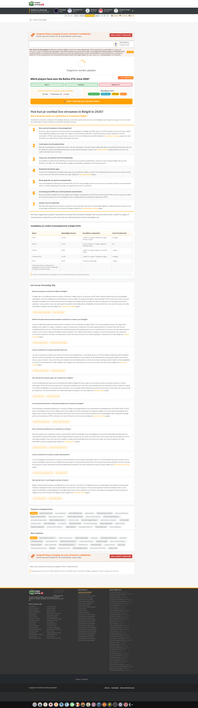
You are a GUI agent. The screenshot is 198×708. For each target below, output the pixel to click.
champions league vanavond (38, 548)
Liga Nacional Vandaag (115, 653)
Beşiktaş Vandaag (33, 613)
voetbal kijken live (83, 544)
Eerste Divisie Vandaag (115, 597)
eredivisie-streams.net (64, 548)
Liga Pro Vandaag (114, 658)
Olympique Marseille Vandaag (54, 632)
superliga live (94, 538)
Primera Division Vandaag (116, 625)
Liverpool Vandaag (33, 627)
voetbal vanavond (102, 150)
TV (127, 592)
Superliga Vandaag (114, 644)
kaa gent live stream (109, 544)
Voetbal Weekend (124, 42)
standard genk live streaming (108, 538)
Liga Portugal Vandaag (115, 614)
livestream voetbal (85, 174)
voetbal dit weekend (36, 544)
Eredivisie (94, 10)
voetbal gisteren (69, 442)
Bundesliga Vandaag (115, 605)
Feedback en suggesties (81, 679)
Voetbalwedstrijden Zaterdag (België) (87, 638)
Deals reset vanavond (121, 35)
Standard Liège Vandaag (35, 638)
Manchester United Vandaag (54, 629)
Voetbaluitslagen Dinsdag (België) (86, 625)
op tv (98, 55)
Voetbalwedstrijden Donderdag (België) (87, 631)
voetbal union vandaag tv (65, 538)
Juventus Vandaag (51, 625)
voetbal (94, 55)
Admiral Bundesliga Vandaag (116, 670)
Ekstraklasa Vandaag (115, 645)
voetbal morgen (99, 390)
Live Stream (123, 592)
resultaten (52, 548)
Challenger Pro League (79, 10)
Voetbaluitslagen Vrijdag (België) (86, 636)
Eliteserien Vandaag (114, 619)
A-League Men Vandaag (115, 629)
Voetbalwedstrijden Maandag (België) (87, 619)
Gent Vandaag (50, 622)
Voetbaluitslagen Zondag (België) (86, 618)
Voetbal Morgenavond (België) (85, 599)
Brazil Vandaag (32, 615)
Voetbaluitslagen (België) (84, 593)
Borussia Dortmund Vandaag (54, 613)
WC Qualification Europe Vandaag (118, 601)
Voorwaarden (115, 687)
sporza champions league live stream (118, 541)
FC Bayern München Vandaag (54, 618)
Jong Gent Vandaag (34, 625)
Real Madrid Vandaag (52, 634)
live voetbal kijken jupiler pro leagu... (68, 544)
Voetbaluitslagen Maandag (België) (86, 621)
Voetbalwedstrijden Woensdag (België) (87, 627)
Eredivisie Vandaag (114, 595)
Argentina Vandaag (33, 609)
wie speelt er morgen (101, 541)
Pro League (62, 10)
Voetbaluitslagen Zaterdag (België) (86, 640)
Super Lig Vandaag (114, 612)
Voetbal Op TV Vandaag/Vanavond (86, 614)
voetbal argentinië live (51, 541)
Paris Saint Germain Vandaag (36, 634)
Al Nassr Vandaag (51, 606)
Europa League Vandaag (116, 603)
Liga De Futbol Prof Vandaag (117, 664)
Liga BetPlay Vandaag (115, 616)
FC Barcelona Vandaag (34, 618)
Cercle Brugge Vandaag (52, 615)
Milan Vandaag (50, 630)
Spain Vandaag (50, 636)
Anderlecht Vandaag (34, 608)
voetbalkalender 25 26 (36, 541)
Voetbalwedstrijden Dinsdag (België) (86, 623)
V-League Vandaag (114, 632)
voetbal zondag (113, 548)
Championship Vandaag (115, 627)
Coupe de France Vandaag (116, 610)
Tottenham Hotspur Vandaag (54, 638)
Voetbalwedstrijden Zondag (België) (86, 616)
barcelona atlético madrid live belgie (69, 541)
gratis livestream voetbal (122, 465)
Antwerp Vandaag (51, 608)
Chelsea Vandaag (33, 616)
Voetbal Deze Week (82, 610)
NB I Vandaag (113, 651)
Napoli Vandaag (33, 632)
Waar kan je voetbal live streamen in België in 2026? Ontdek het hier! (54, 566)
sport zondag (121, 544)
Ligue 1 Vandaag (114, 608)
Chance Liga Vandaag (115, 660)
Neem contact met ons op (127, 687)
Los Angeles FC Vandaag (53, 627)
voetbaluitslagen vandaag (90, 208)
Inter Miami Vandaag (52, 623)
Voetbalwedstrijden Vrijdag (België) (86, 634)
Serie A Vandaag (114, 606)
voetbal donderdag (96, 544)
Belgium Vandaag (51, 611)
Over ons (107, 687)
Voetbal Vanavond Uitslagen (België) (86, 595)
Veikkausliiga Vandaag (115, 657)
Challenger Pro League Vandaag (117, 593)
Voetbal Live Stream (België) (85, 592)
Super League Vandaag (115, 655)
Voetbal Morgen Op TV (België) (85, 597)
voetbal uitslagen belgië (81, 538)
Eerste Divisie (108, 10)
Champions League (124, 10)
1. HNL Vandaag (114, 631)
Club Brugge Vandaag (52, 616)
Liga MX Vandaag (114, 649)
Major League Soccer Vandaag (117, 638)
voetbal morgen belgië (50, 544)
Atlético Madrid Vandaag (35, 611)
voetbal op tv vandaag (112, 136)
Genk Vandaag (32, 622)
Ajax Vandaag (32, 606)
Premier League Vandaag (116, 618)
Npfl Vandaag (113, 621)
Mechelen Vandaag (33, 630)
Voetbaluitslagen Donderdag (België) (87, 632)
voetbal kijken (123, 538)
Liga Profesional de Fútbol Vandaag (118, 666)
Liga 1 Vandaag (113, 623)
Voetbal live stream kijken (84, 612)
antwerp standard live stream (98, 548)
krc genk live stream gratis (86, 541)
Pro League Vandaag (115, 592)
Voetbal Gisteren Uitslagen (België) (86, 601)
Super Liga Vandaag (115, 642)
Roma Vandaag (32, 636)
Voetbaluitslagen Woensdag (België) (86, 629)
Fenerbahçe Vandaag (34, 620)
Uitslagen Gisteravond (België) (85, 603)
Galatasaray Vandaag (52, 620)
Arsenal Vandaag (51, 609)
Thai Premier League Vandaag (117, 640)
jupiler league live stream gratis (47, 538)
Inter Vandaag (32, 623)
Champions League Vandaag (117, 599)
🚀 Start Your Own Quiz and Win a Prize (81, 101)
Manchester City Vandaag (35, 629)
